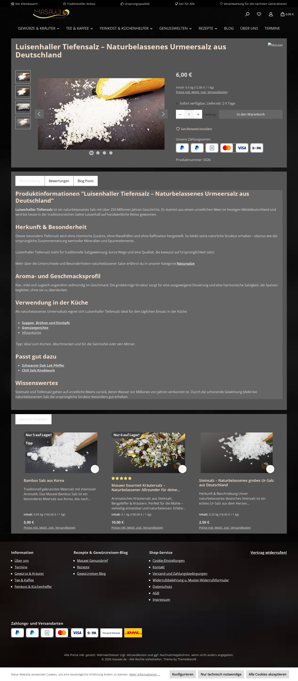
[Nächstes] (163, 114)
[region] (91, 114)
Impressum (161, 599)
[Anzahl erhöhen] (198, 114)
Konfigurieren (182, 674)
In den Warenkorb (251, 114)
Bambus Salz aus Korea (44, 480)
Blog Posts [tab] (86, 181)
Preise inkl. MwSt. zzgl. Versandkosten (202, 92)
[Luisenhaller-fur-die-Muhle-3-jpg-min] (101, 113)
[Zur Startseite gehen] (51, 14)
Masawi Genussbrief (92, 560)
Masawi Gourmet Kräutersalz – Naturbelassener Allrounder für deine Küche (144, 487)
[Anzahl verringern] (180, 114)
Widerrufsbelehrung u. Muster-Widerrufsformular (191, 580)
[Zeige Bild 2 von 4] (98, 153)
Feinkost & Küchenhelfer (33, 586)
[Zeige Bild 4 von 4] (111, 153)
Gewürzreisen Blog (91, 573)
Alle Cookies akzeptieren (267, 674)
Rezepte (83, 567)
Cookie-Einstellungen (169, 560)
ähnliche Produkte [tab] (33, 419)
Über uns (22, 560)
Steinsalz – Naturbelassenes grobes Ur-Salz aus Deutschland (236, 482)
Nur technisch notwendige (221, 674)
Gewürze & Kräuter (29, 573)
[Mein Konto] (271, 14)
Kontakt (159, 567)
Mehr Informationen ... (144, 674)
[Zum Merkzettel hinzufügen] (95, 469)
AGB (156, 593)
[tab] (30, 181)
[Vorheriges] (39, 114)
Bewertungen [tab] (59, 181)
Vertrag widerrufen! (269, 552)
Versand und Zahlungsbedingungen (180, 573)
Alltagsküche (31, 332)
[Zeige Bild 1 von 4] (91, 153)
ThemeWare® (187, 659)
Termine (21, 567)
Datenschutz (162, 586)
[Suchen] (247, 14)
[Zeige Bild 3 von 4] (104, 153)
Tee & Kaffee (24, 580)
